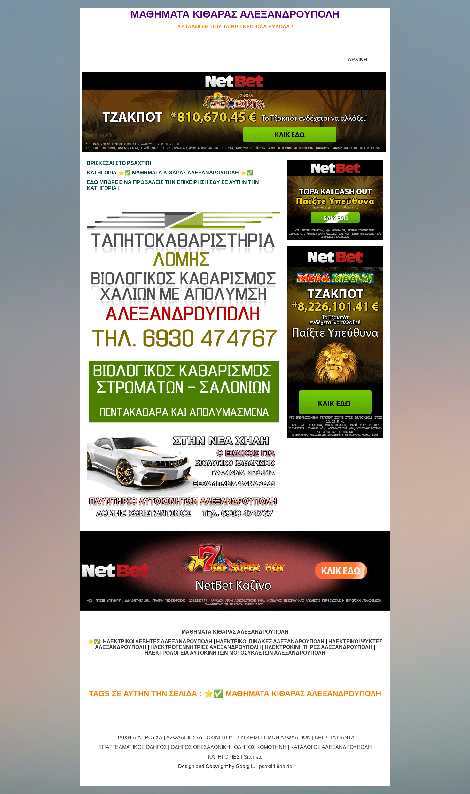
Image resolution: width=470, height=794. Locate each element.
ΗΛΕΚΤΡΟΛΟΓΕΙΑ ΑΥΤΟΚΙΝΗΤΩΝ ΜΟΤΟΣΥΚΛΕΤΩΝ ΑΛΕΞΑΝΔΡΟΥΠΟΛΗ (235, 653)
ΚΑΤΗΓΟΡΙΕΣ (224, 756)
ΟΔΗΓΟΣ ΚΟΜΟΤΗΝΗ (260, 747)
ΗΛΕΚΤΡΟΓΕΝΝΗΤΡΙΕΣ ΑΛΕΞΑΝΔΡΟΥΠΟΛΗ (205, 647)
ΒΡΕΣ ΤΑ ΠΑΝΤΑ (335, 737)
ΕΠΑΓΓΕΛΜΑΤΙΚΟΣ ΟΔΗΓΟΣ (132, 747)
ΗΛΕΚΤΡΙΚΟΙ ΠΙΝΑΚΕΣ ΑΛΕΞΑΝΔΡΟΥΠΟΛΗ (270, 641)
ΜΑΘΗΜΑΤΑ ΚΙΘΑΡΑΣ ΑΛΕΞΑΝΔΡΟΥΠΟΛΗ (235, 632)
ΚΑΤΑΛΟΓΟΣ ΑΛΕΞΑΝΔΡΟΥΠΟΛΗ (331, 747)
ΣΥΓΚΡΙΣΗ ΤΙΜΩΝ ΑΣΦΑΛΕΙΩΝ (274, 737)
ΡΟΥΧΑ (153, 737)
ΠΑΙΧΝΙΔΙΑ (128, 737)
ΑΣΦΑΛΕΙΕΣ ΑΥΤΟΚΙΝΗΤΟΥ (199, 737)
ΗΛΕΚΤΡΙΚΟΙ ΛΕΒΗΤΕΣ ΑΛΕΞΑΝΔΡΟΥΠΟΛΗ (157, 641)
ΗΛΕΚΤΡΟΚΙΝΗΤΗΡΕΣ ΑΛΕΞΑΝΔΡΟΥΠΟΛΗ (318, 647)
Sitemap (253, 756)
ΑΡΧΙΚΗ (357, 59)
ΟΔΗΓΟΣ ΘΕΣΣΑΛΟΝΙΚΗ (200, 747)
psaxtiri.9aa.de (275, 766)
